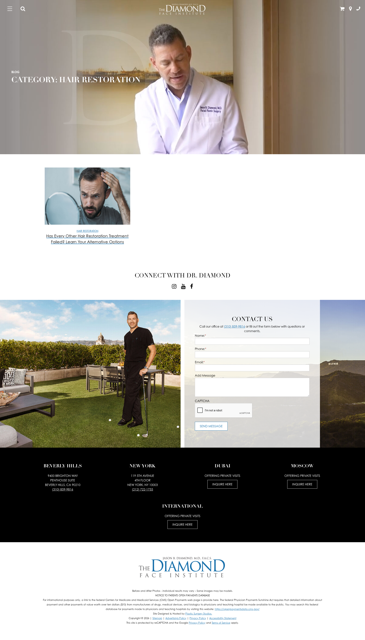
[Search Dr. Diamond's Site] (22, 9)
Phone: (200, 349)
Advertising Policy (175, 618)
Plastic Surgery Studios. (198, 613)
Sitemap (157, 618)
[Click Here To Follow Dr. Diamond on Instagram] (174, 286)
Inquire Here (222, 484)
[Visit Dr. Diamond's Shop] (342, 9)
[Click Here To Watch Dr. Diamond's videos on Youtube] (183, 286)
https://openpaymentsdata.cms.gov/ (237, 609)
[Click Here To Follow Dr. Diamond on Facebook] (191, 286)
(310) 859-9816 (234, 326)
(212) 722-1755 (142, 489)
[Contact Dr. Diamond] (358, 9)
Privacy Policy (198, 618)
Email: (200, 362)
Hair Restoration (87, 231)
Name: (200, 335)
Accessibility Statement (222, 618)
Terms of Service (221, 622)
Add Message (205, 375)
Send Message (211, 426)
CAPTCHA (202, 401)
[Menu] (10, 8)
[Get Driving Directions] (350, 9)
